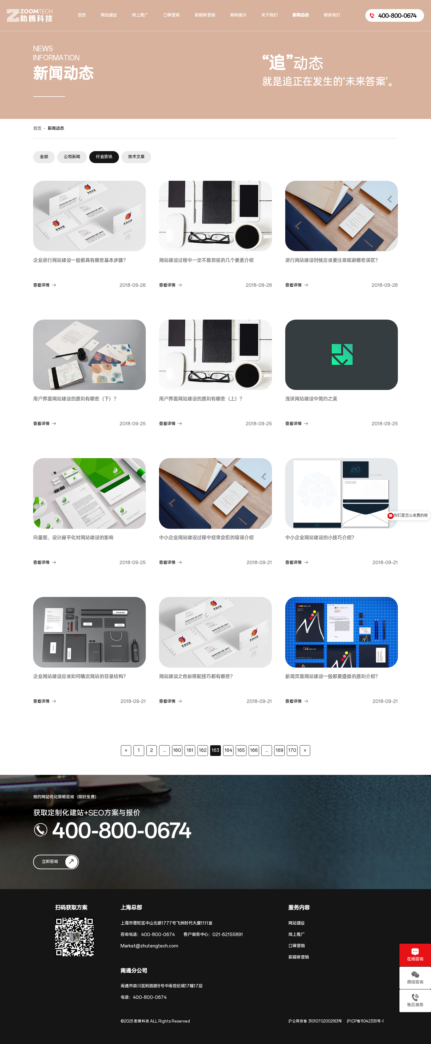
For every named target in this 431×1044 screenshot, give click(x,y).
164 (228, 750)
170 (292, 750)
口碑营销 (296, 946)
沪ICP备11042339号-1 (365, 1021)
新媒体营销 (298, 957)
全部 (44, 157)
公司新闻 (72, 157)
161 (190, 750)
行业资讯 (104, 157)
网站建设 (296, 923)
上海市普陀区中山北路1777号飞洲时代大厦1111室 (166, 923)
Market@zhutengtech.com (149, 946)
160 (177, 750)
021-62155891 (227, 934)
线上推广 (296, 934)
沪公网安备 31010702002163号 (315, 1021)
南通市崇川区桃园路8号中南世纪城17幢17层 (162, 986)
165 (241, 750)
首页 (37, 128)
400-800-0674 (122, 830)
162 (203, 750)
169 (279, 750)
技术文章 (136, 157)
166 (254, 750)
